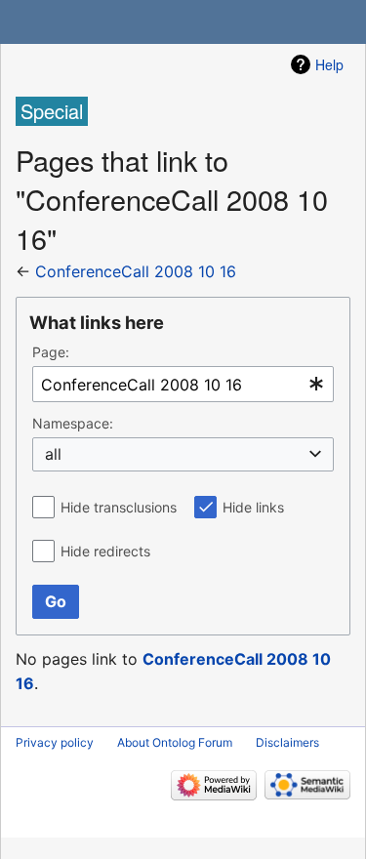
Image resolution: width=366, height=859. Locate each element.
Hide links (253, 507)
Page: (50, 352)
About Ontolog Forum (174, 742)
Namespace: (72, 423)
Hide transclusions (119, 507)
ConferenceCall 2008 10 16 (135, 271)
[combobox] (183, 384)
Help (329, 64)
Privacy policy (55, 742)
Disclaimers (287, 742)
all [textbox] (53, 454)
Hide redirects (105, 551)
